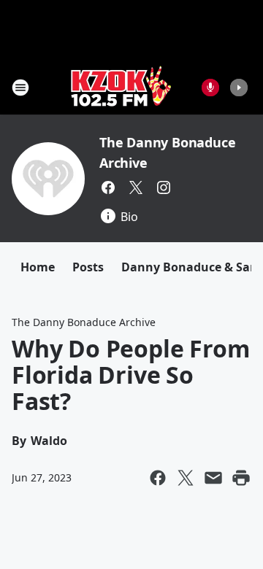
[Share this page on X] (185, 478)
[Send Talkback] (210, 87)
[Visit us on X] (136, 187)
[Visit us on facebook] (108, 187)
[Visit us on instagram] (163, 187)
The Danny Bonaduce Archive (84, 322)
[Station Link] (121, 87)
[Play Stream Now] (239, 87)
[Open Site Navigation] (20, 87)
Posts (88, 267)
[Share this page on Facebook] (158, 478)
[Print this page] (241, 478)
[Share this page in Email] (213, 478)
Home (37, 267)
